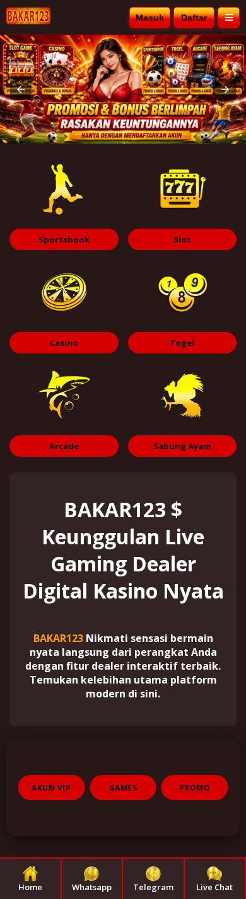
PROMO (195, 787)
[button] (21, 89)
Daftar (194, 18)
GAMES (123, 787)
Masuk (150, 18)
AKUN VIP (51, 787)
